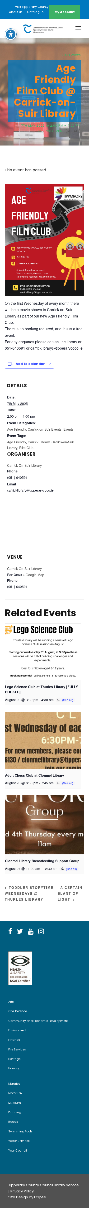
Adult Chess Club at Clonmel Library (34, 775)
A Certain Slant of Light (70, 893)
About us (16, 12)
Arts (11, 1002)
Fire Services (17, 1049)
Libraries (14, 1084)
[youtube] (30, 931)
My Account (65, 12)
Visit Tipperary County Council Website (44, 6)
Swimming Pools (20, 1131)
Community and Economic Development (38, 1021)
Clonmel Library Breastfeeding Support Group (42, 860)
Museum (14, 1103)
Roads (13, 1122)
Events (68, 429)
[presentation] (43, 652)
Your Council (17, 1150)
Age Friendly (16, 429)
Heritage (14, 1059)
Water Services (19, 1141)
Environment (17, 1030)
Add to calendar (30, 363)
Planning (14, 1112)
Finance (14, 1040)
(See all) (73, 131)
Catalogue (35, 12)
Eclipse (40, 1197)
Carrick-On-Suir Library (24, 465)
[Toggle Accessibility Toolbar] (10, 34)
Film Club (26, 447)
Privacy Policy (22, 1191)
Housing (14, 1068)
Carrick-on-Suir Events (44, 429)
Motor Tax (15, 1093)
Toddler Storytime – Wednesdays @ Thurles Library (31, 893)
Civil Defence (17, 1011)
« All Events (71, 54)
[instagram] (41, 931)
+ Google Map (33, 574)
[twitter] (20, 931)
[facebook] (10, 931)
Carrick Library (39, 442)
